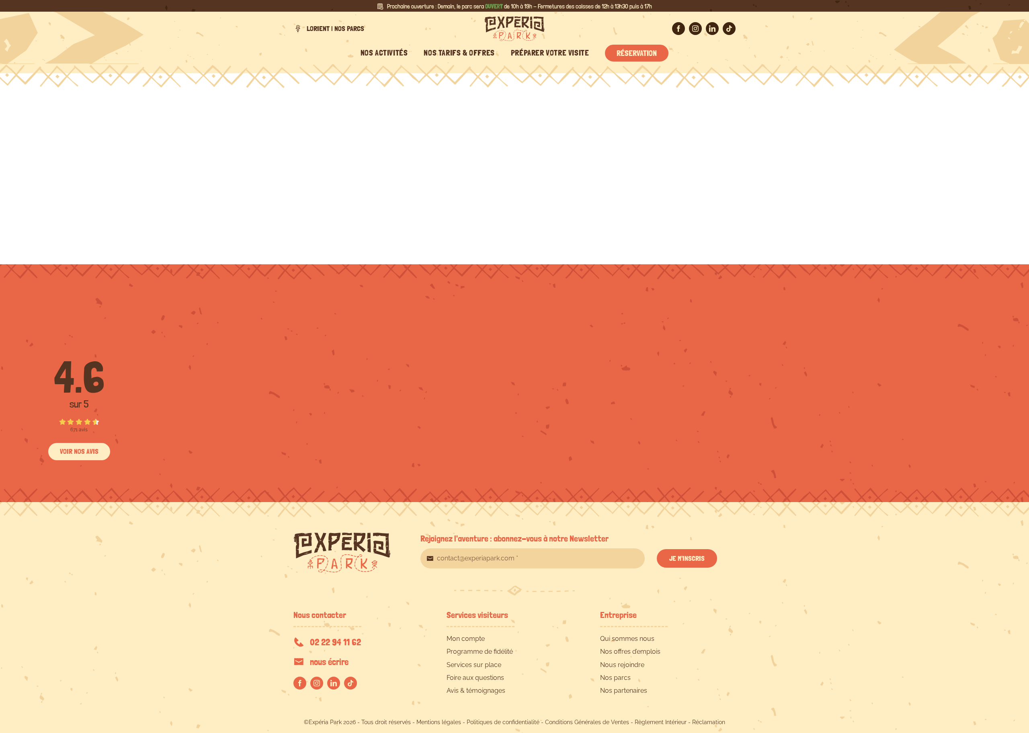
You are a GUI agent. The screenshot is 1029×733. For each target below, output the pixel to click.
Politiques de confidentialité (503, 722)
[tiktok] (729, 28)
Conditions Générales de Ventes (587, 722)
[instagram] (695, 28)
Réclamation (708, 722)
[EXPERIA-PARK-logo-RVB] (514, 19)
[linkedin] (712, 28)
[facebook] (678, 28)
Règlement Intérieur (661, 722)
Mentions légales (438, 722)
